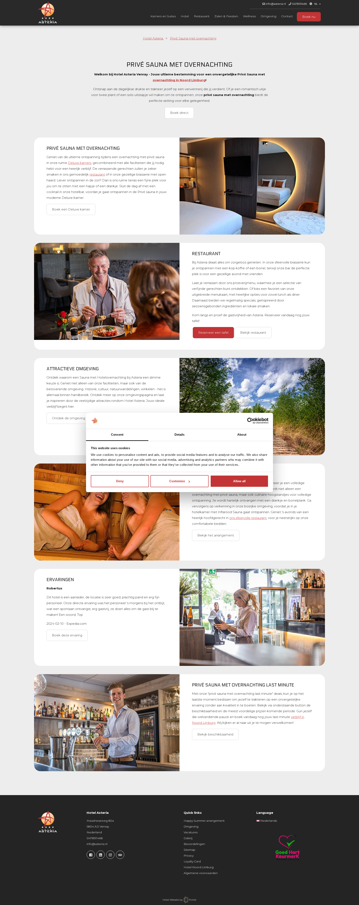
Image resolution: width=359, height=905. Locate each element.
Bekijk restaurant (253, 332)
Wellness (249, 16)
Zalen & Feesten (226, 16)
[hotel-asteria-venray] (100, 855)
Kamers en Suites (163, 16)
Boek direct (179, 113)
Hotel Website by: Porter (180, 899)
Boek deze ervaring (67, 635)
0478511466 (299, 3)
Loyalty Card (192, 861)
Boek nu (308, 17)
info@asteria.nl (276, 3)
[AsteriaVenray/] (91, 855)
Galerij (188, 838)
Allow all (239, 481)
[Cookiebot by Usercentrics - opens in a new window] (250, 421)
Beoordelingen (194, 844)
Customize (177, 481)
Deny (120, 481)
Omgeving (268, 16)
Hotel (185, 16)
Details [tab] (180, 434)
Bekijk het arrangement (215, 535)
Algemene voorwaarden (201, 873)
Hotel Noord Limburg (199, 867)
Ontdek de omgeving (68, 418)
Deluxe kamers (79, 163)
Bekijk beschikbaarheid (215, 734)
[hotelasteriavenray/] (110, 855)
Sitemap (189, 849)
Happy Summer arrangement (204, 820)
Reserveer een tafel (213, 332)
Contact (287, 16)
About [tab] (241, 434)
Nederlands (268, 820)
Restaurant (201, 16)
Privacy (189, 855)
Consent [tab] (117, 434)
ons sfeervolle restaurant (248, 518)
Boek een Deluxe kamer (71, 209)
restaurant (97, 174)
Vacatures (191, 832)
